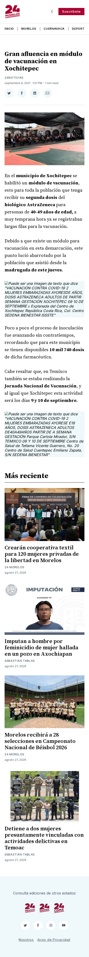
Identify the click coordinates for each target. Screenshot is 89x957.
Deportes (80, 28)
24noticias (14, 77)
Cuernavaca (54, 28)
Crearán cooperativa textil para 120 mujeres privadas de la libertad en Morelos (42, 554)
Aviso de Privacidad (53, 940)
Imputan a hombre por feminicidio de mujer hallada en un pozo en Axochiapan (41, 647)
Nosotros (26, 940)
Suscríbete (71, 11)
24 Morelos (14, 567)
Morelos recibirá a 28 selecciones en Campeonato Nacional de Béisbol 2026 (40, 741)
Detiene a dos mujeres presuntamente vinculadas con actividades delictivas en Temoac (44, 838)
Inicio (9, 28)
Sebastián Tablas (20, 660)
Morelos (28, 28)
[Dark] (53, 11)
